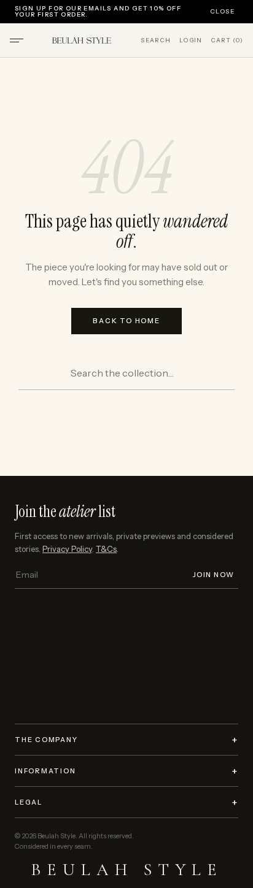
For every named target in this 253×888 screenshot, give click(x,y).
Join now (214, 575)
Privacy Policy (67, 549)
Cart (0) (227, 40)
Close (222, 11)
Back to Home (126, 320)
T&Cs (106, 549)
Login (191, 40)
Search (156, 40)
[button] (16, 40)
